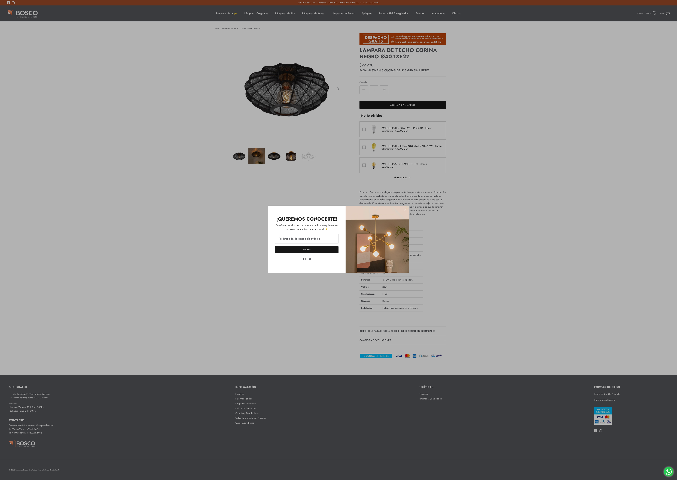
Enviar (306, 249)
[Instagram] (309, 259)
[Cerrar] (404, 210)
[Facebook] (304, 259)
